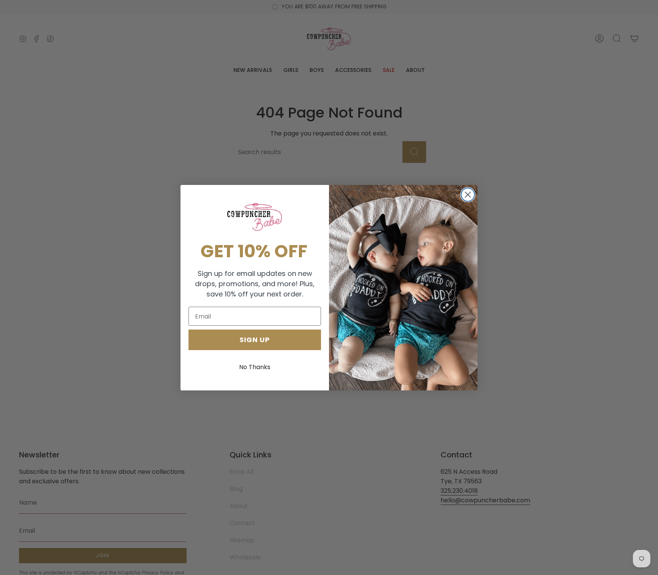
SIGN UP (255, 339)
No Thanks (254, 367)
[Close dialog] (467, 194)
